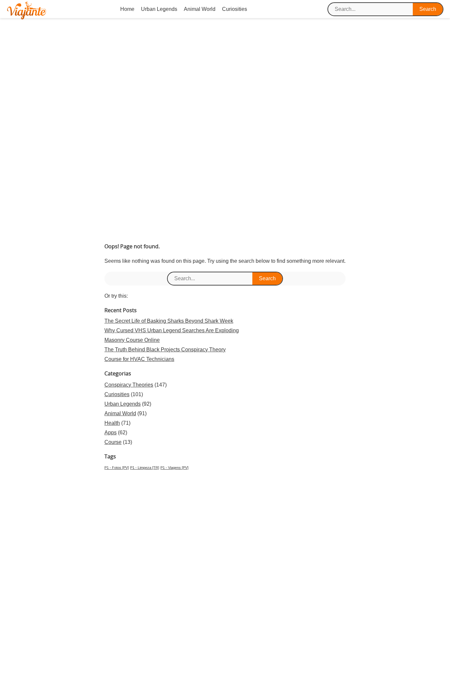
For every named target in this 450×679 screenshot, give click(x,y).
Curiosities (234, 9)
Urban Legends (159, 9)
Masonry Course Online (132, 340)
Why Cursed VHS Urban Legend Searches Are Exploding (171, 330)
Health (112, 423)
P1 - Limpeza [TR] (144, 468)
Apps (110, 432)
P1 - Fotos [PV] (116, 468)
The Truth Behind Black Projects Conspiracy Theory (165, 349)
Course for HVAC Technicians (139, 359)
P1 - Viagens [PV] (174, 468)
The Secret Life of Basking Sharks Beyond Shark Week (168, 321)
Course (113, 442)
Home (127, 9)
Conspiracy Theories (128, 385)
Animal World (199, 9)
